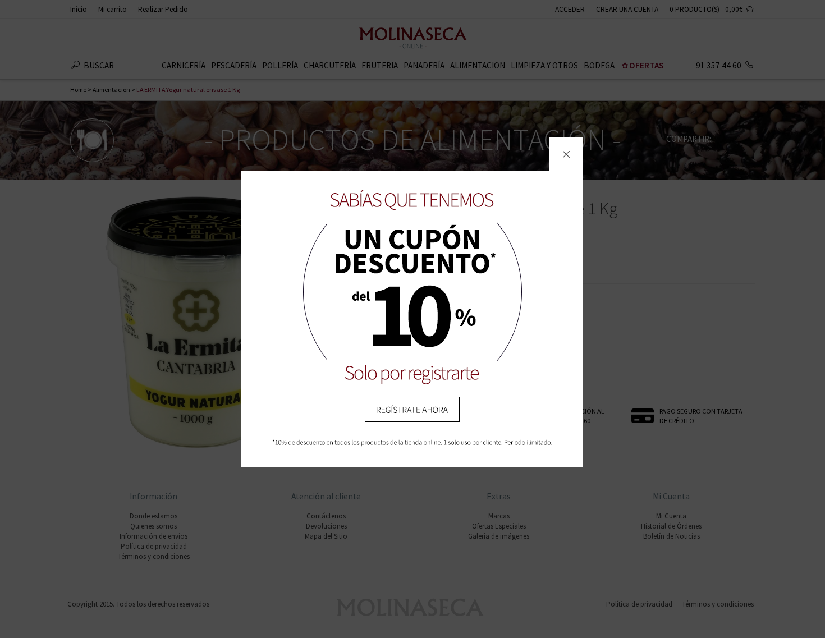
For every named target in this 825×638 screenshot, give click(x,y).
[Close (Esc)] (566, 154)
